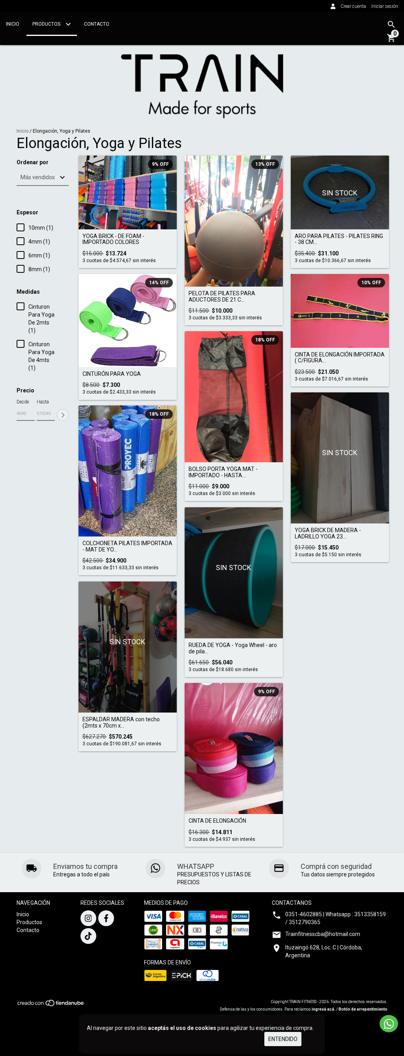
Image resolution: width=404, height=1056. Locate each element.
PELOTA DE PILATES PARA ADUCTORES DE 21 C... (222, 296)
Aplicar (63, 415)
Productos (47, 24)
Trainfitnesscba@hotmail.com (322, 934)
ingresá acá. (323, 1009)
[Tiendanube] (51, 1005)
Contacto (96, 24)
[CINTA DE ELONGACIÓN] (234, 748)
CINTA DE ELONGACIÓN (217, 821)
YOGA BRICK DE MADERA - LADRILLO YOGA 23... (328, 533)
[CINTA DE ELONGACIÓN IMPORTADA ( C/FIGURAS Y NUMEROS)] (340, 311)
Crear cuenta (353, 6)
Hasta (43, 402)
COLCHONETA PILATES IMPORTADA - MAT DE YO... (127, 546)
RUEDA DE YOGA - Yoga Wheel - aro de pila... (233, 648)
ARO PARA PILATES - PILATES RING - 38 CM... (339, 239)
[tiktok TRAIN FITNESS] (88, 936)
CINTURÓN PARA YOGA (111, 374)
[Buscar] (391, 24)
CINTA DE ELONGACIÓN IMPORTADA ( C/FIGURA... (340, 358)
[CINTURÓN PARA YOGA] (128, 320)
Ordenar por (33, 162)
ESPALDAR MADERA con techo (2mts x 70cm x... (121, 722)
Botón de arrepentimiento (363, 1009)
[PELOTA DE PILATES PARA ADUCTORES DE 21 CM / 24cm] (234, 221)
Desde (23, 402)
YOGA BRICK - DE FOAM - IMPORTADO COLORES (113, 239)
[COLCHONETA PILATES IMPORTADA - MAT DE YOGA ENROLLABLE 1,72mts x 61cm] (128, 471)
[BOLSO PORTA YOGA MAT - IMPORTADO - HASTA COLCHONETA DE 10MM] (234, 397)
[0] (391, 41)
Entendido (282, 1039)
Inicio (12, 24)
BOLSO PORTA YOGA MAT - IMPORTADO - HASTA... (223, 472)
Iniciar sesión (384, 6)
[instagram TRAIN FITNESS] (88, 918)
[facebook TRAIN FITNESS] (106, 918)
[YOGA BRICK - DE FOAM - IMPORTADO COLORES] (128, 192)
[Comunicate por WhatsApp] (389, 1023)
